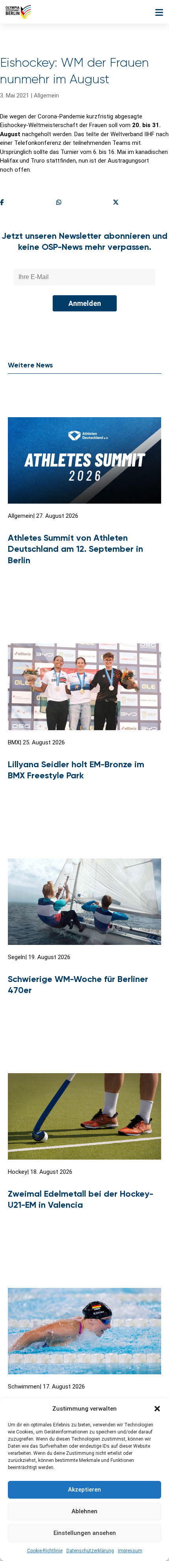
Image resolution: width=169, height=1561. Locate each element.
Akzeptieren (84, 1489)
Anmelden (84, 303)
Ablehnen (84, 1511)
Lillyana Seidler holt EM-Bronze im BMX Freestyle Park (76, 770)
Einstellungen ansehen (84, 1533)
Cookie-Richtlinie (44, 1551)
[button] (157, 1409)
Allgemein (46, 95)
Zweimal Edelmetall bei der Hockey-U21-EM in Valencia (80, 1199)
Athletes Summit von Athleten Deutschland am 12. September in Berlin (75, 549)
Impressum (130, 1551)
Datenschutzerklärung (90, 1551)
